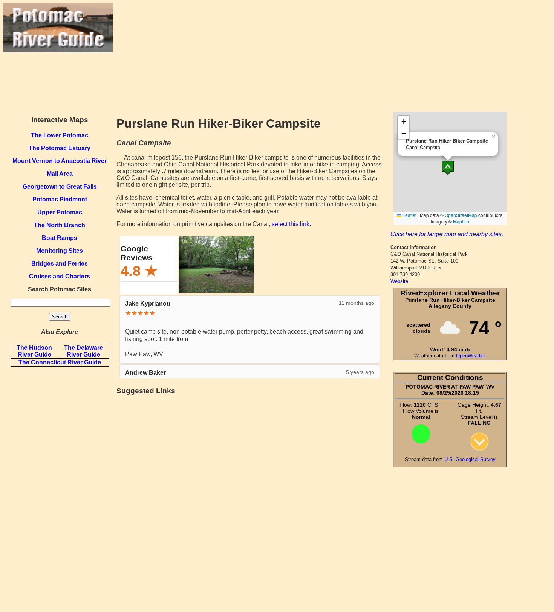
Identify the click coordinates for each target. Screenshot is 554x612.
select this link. (291, 224)
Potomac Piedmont (59, 199)
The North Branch (59, 225)
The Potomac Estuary (59, 148)
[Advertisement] (332, 56)
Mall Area (60, 174)
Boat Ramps (59, 238)
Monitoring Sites (59, 251)
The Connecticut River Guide (59, 362)
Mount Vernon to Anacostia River (59, 161)
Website (399, 281)
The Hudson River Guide (34, 351)
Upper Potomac (59, 212)
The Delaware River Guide (83, 351)
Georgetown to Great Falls (60, 186)
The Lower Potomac (59, 135)
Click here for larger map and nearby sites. (446, 234)
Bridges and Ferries (59, 263)
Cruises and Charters (59, 276)
